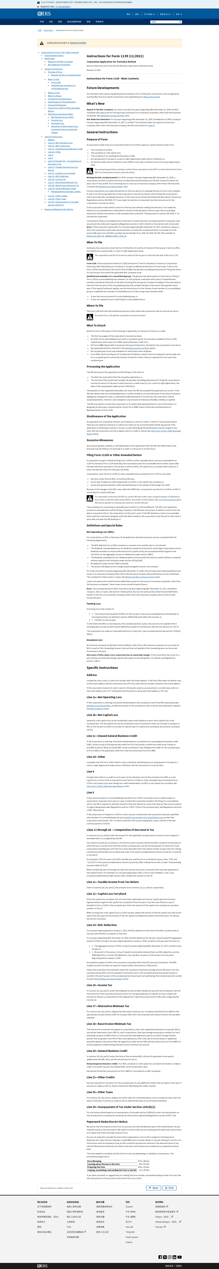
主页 (39, 30)
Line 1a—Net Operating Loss (60, 143)
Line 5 (50, 158)
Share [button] (155, 1188)
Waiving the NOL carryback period (139, 577)
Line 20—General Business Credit (62, 188)
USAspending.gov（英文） (166, 1222)
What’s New (50, 58)
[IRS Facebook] (160, 1256)
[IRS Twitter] (165, 1256)
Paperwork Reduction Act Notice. (59, 209)
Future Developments (54, 55)
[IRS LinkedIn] (174, 1256)
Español (129, 1206)
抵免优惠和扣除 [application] (74, 21)
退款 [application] (60, 21)
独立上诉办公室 (74, 1216)
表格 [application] (88, 21)
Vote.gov (159, 1227)
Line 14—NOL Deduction (58, 176)
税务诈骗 (100, 1216)
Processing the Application (59, 99)
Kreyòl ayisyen (132, 1237)
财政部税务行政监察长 (165, 1211)
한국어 (129, 1222)
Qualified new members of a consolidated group (143, 817)
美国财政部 (160, 1206)
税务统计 (41, 1222)
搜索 (180, 21)
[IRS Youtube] (179, 1256)
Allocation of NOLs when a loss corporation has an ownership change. (64, 129)
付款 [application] (51, 21)
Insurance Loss (57, 123)
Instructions (48, 30)
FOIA (69, 1227)
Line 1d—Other (54, 152)
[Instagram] (169, 1256)
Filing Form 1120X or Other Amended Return (105, 786)
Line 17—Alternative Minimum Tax (63, 182)
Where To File (54, 93)
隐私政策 (169, 1266)
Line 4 (50, 155)
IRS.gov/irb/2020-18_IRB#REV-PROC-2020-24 (106, 236)
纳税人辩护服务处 (75, 1211)
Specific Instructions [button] (53, 136)
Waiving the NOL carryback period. (66, 75)
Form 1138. (56, 82)
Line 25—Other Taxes (57, 199)
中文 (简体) (148, 14)
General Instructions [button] (54, 69)
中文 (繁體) (131, 1216)
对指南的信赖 (73, 1237)
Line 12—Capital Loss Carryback (61, 173)
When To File (53, 79)
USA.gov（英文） (162, 1216)
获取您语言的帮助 (78, 43)
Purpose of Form (55, 72)
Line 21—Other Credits (57, 196)
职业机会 (41, 1211)
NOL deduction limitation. (59, 64)
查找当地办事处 (44, 1232)
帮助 (128, 14)
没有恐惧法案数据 (75, 1232)
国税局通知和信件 (104, 1206)
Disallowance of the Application (62, 102)
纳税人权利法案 (74, 1206)
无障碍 (179, 1266)
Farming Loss (57, 120)
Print (171, 1188)
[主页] (44, 12)
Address (51, 139)
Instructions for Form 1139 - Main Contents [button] (60, 52)
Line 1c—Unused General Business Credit (65, 149)
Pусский (129, 1227)
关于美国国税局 (44, 1206)
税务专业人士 (165, 14)
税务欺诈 (100, 1222)
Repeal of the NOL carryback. (60, 61)
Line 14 (151, 125)
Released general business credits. (66, 191)
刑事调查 (100, 1227)
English (129, 1242)
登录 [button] (178, 14)
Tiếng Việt (130, 1232)
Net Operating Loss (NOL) (62, 117)
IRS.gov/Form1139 (152, 97)
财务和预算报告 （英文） (48, 1216)
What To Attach (55, 96)
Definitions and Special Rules (60, 114)
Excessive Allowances (57, 105)
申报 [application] (42, 21)
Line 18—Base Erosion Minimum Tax (63, 185)
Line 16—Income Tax (57, 179)
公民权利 (71, 1222)
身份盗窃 (100, 1211)
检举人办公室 (102, 1232)
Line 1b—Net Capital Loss (59, 146)
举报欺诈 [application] (100, 21)
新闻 (137, 14)
